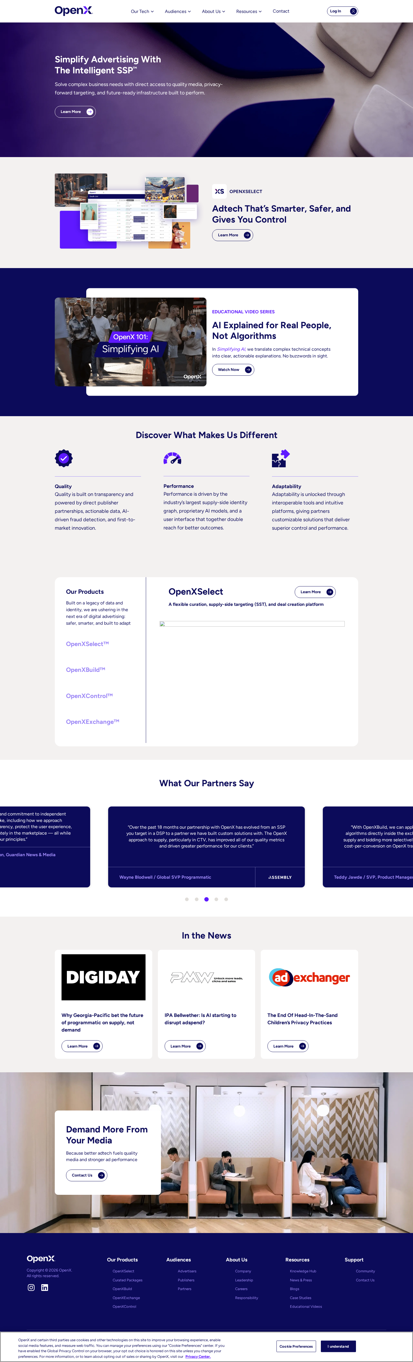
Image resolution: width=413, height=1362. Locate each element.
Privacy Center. (198, 1356)
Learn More (71, 111)
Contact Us (82, 1175)
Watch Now (228, 369)
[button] (100, 644)
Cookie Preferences (296, 1346)
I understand (338, 1346)
